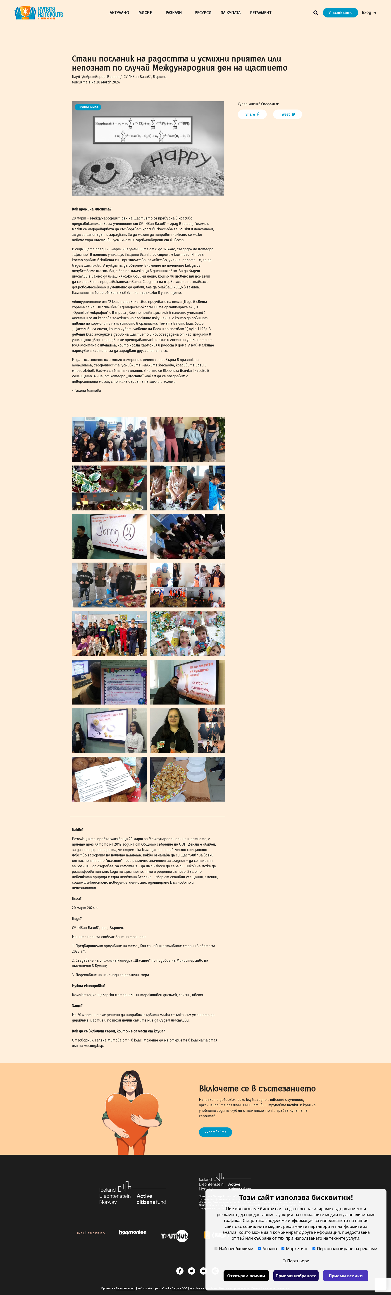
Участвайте (341, 12)
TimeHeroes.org (125, 1288)
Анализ (269, 1248)
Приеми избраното (296, 1275)
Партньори (298, 1260)
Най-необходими (236, 1248)
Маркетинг (297, 1248)
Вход (366, 12)
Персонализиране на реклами (347, 1248)
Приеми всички (346, 1275)
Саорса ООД (179, 1288)
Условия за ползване (203, 1288)
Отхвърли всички (246, 1275)
